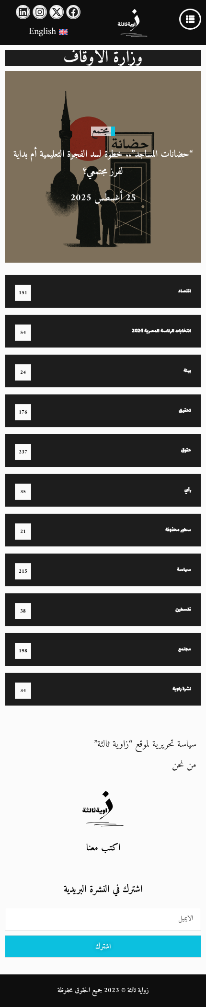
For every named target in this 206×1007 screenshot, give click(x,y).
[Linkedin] (23, 12)
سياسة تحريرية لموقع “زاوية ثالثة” (145, 744)
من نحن (184, 765)
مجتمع (100, 131)
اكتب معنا (103, 848)
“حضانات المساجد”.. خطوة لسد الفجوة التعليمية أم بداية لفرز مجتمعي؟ (103, 163)
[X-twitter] (56, 12)
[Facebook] (73, 12)
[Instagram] (40, 12)
